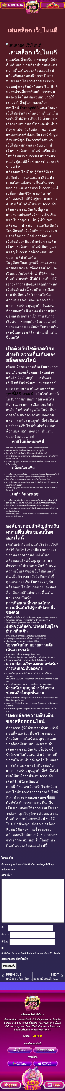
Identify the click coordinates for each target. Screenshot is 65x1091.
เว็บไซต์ (5, 942)
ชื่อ (4, 928)
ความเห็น (7, 875)
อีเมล (5, 935)
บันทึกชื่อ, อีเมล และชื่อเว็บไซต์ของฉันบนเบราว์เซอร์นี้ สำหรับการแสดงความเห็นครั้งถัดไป (31, 956)
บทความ (37, 1036)
